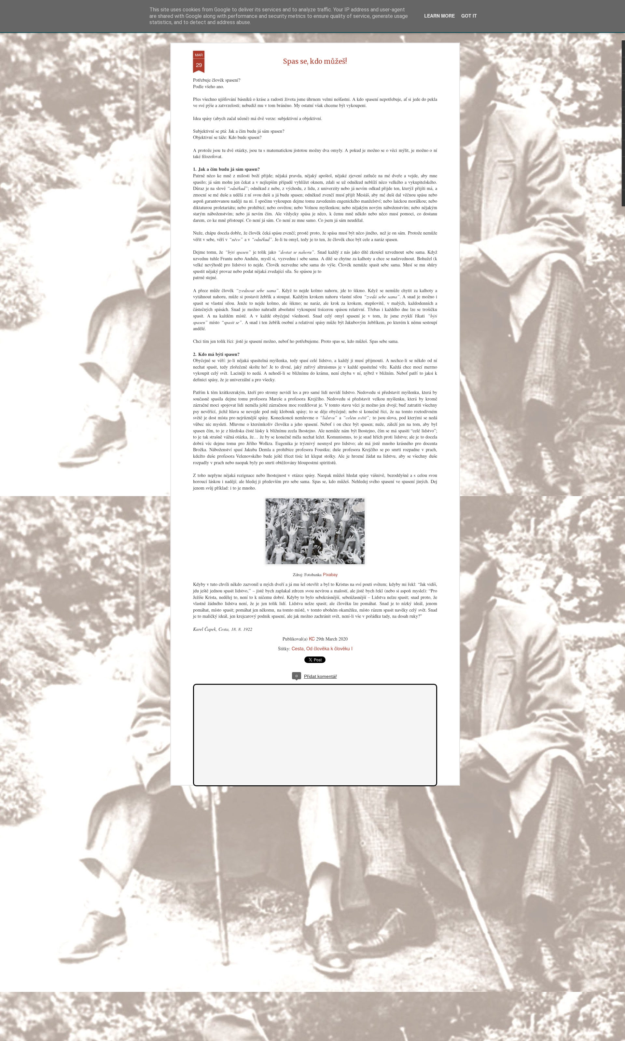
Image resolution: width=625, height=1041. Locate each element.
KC (312, 638)
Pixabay (330, 574)
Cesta (298, 648)
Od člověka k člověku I (329, 648)
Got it (469, 15)
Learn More (439, 15)
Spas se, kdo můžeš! (315, 61)
